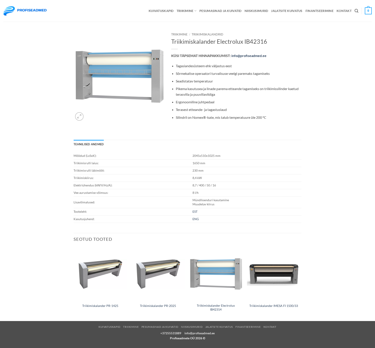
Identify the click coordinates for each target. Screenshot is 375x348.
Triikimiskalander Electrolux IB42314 (216, 307)
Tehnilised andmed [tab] (89, 144)
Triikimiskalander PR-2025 (158, 306)
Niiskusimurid (256, 11)
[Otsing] (356, 11)
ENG (195, 219)
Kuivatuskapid (161, 11)
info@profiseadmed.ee (248, 56)
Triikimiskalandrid (207, 34)
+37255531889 (170, 333)
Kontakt (344, 11)
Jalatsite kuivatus (286, 11)
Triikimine (185, 11)
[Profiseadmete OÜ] (25, 10)
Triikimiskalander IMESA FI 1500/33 (273, 306)
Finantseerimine (320, 11)
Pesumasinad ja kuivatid (220, 11)
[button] (79, 116)
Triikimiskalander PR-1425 (100, 306)
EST (194, 211)
